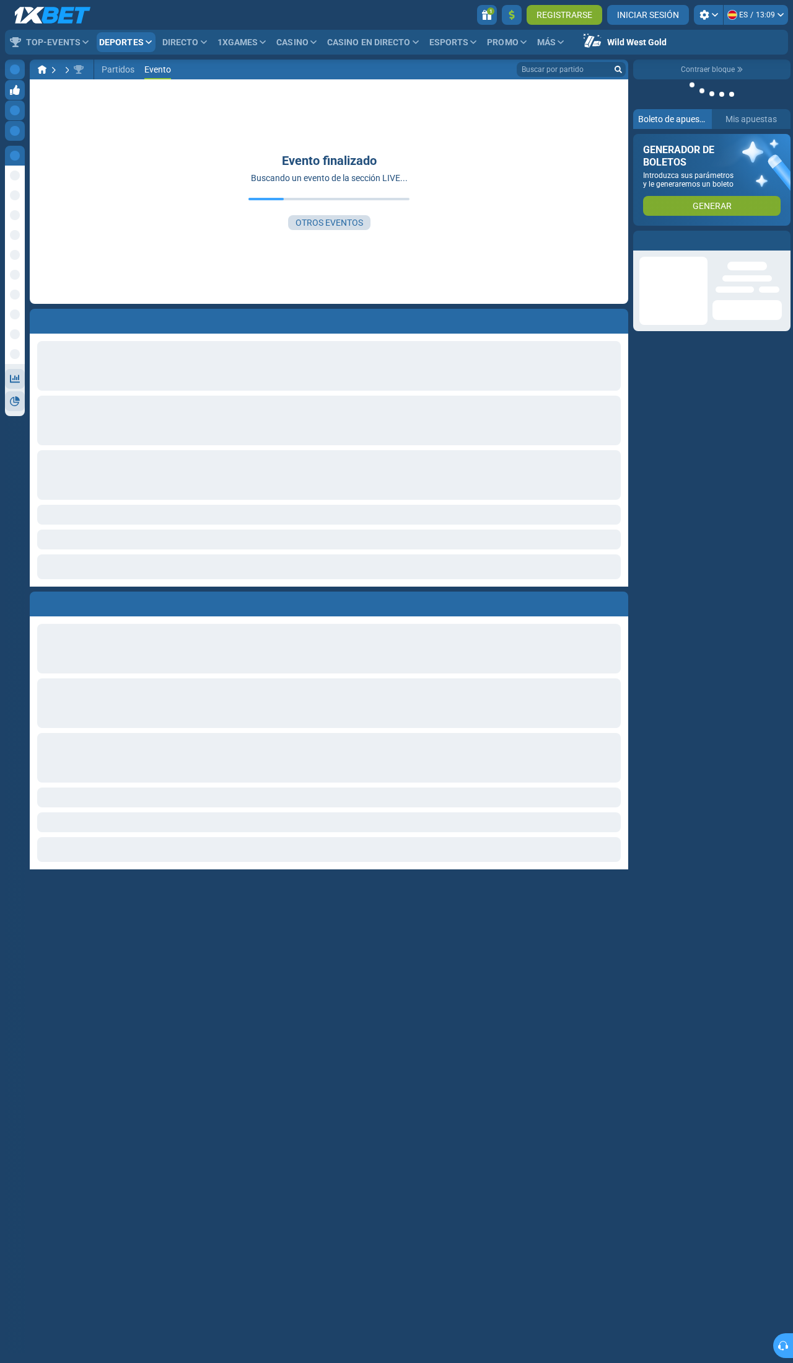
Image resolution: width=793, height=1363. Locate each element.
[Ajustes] (708, 15)
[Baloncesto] (65, 69)
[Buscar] (618, 69)
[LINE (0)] (42, 69)
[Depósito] (512, 15)
